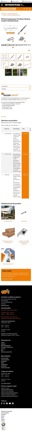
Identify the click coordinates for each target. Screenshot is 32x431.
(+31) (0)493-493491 (6, 383)
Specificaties (5, 86)
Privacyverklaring (5, 412)
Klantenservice (6, 279)
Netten (2, 362)
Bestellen (3, 344)
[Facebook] (1, 403)
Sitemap (3, 419)
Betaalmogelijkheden (6, 345)
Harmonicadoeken (5, 359)
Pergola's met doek (5, 367)
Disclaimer (3, 414)
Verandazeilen (4, 364)
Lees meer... (4, 116)
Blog (2, 350)
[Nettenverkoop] (14, 5)
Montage (4, 89)
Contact (2, 342)
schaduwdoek (24, 99)
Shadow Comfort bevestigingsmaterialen (11, 15)
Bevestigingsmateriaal (12, 13)
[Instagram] (4, 403)
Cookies (3, 420)
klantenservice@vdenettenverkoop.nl (9, 392)
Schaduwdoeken (4, 358)
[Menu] (2, 5)
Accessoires (3, 13)
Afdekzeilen (3, 366)
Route (2, 417)
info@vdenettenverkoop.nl (7, 389)
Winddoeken (4, 361)
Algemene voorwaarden (6, 411)
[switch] (3, 429)
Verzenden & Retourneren (7, 347)
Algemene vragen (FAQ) (6, 351)
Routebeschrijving (5, 305)
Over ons (3, 348)
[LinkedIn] (13, 403)
